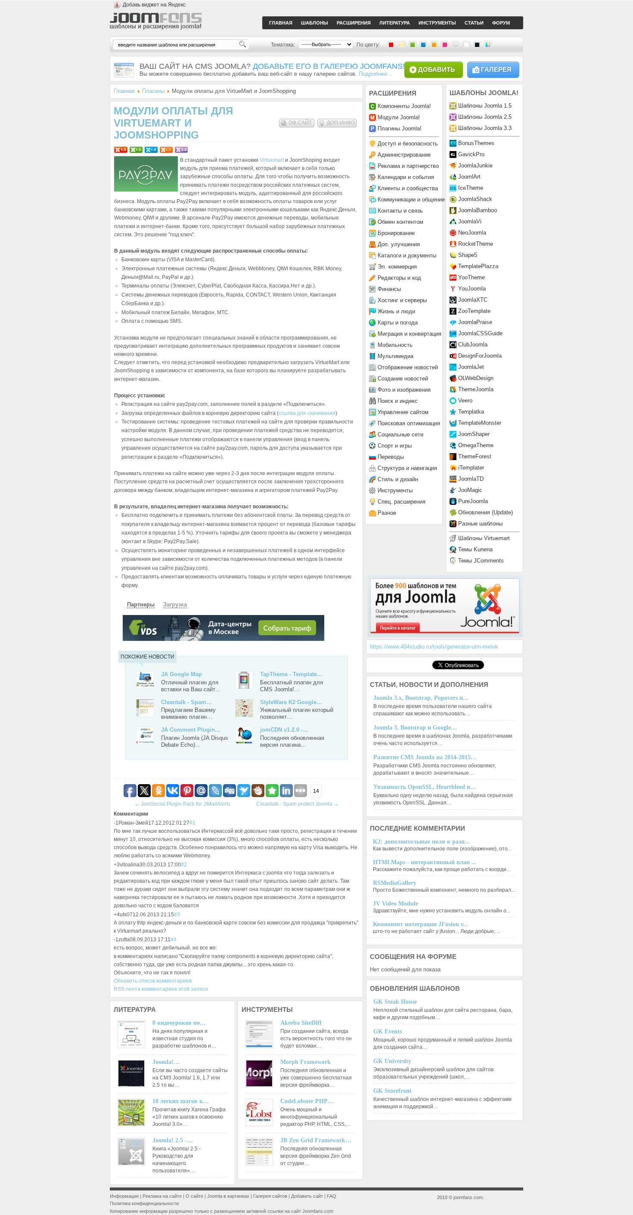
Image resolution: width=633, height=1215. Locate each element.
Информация (124, 1196)
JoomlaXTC (472, 300)
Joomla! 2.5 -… (172, 1140)
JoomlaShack (475, 199)
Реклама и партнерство (408, 166)
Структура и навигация (407, 468)
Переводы (391, 457)
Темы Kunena (475, 549)
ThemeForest (474, 456)
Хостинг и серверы (402, 300)
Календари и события (406, 177)
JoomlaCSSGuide (480, 333)
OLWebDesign (475, 378)
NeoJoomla (472, 232)
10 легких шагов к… (180, 1101)
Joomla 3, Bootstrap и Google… (415, 727)
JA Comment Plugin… (190, 730)
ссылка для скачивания (307, 413)
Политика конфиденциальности (144, 1203)
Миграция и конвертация (409, 334)
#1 (192, 823)
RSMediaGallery (394, 883)
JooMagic (470, 490)
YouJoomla (472, 288)
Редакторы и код (399, 278)
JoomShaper (474, 434)
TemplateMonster (479, 423)
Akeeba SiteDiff (301, 1023)
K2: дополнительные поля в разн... (421, 841)
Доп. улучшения (399, 244)
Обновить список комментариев (153, 981)
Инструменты (395, 490)
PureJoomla (473, 501)
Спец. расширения (401, 501)
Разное (387, 513)
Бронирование (396, 233)
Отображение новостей (408, 367)
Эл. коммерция (397, 266)
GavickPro (471, 154)
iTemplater (471, 467)
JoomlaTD (471, 479)
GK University (392, 1061)
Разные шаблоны (480, 523)
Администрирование (404, 154)
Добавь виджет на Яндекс (154, 5)
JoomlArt (469, 176)
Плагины (153, 91)
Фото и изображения (404, 389)
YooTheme (471, 277)
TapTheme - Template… (291, 674)
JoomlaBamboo (477, 210)
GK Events (387, 1031)
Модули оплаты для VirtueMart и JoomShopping (173, 123)
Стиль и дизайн (398, 479)
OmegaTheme (475, 445)
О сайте (194, 1196)
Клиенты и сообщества (408, 188)
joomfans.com (468, 1197)
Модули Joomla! (399, 117)
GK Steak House (395, 1002)
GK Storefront (392, 1091)
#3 (177, 915)
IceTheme (470, 188)
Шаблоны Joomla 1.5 (485, 105)
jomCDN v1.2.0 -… (284, 730)
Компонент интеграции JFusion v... (421, 924)
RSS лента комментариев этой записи (161, 989)
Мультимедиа (395, 356)
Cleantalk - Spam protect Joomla (297, 804)
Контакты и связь (400, 210)
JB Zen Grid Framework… (315, 1140)
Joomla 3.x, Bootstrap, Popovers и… (421, 698)
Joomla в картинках (228, 1196)
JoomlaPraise (475, 322)
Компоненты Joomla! (404, 106)
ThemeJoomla (475, 389)
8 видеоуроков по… (179, 1023)
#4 (174, 940)
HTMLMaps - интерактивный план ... (425, 862)
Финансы (389, 289)
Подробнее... (375, 74)
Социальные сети (400, 434)
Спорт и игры (395, 445)
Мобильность (395, 345)
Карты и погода (398, 322)
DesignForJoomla (480, 355)
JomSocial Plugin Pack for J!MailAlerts (182, 804)
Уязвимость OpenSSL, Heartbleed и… (424, 787)
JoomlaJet (471, 367)
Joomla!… (166, 1062)
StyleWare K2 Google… (291, 702)
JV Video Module (395, 903)
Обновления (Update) (485, 512)
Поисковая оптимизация (409, 423)
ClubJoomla (472, 344)
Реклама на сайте (162, 1196)
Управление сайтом (403, 412)
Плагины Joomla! (400, 128)
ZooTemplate (474, 311)
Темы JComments (481, 560)
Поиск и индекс (398, 401)
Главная (124, 91)
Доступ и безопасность (408, 143)
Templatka (471, 411)
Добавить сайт (307, 1196)
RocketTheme (475, 244)
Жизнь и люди (396, 311)
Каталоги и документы (407, 255)
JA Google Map (181, 674)
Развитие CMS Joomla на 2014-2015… (425, 757)
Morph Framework (305, 1062)
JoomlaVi (469, 221)
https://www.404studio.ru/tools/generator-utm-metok (434, 646)
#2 (184, 865)
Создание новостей (403, 378)
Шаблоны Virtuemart (484, 538)
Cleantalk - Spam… (186, 702)
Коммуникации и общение (411, 199)
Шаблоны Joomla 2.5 (485, 117)
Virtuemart (272, 160)
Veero (465, 400)
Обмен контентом (400, 222)
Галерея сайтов (270, 1196)
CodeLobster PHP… (307, 1101)
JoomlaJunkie (475, 165)
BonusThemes (476, 143)
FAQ (331, 1196)
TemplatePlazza (478, 266)
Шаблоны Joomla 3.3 (485, 128)
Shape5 (467, 255)
